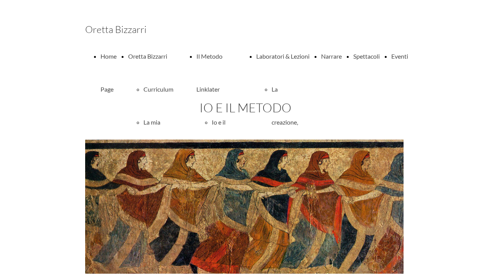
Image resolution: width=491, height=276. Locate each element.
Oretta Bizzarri (147, 56)
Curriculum (158, 89)
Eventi (399, 56)
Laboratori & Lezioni (283, 56)
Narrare (331, 56)
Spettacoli (366, 56)
